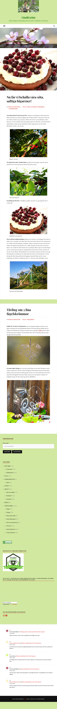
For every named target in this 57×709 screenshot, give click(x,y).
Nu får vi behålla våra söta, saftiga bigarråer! (25, 99)
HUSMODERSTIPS (9, 479)
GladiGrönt (28, 17)
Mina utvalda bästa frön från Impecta (31, 643)
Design (8, 512)
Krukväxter (9, 469)
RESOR (6, 502)
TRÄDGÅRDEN (40, 106)
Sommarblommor (10, 529)
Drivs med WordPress (18, 699)
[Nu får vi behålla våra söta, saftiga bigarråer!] (28, 90)
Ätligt (24, 106)
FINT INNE (7, 466)
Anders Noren (40, 699)
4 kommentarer (13, 108)
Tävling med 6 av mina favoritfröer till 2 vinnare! (32, 631)
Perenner (8, 526)
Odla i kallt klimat (10, 519)
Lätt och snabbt (10, 492)
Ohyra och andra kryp (12, 522)
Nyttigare (9, 495)
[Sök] (52, 26)
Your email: (6, 443)
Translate (14, 604)
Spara (7, 482)
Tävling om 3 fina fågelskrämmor (19, 312)
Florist (6, 476)
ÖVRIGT (7, 486)
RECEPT (7, 489)
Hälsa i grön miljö (10, 515)
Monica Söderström (14, 106)
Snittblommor (10, 472)
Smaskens (8, 499)
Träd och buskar (32, 106)
